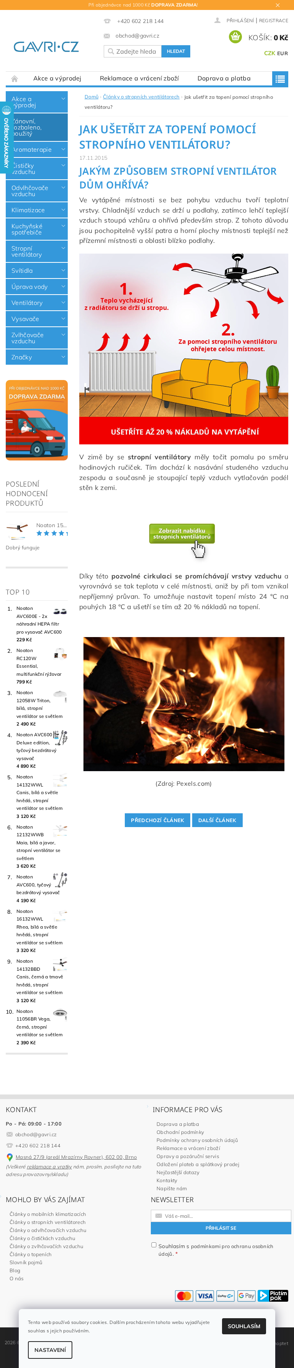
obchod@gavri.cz (36, 1134)
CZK (270, 53)
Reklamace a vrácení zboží (139, 78)
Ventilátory (27, 302)
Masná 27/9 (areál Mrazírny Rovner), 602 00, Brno (76, 1157)
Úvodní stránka (15, 78)
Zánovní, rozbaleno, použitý (26, 127)
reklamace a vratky (49, 1166)
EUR (282, 53)
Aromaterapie (31, 149)
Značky (21, 357)
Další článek (217, 820)
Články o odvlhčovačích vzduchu (48, 1230)
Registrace (273, 20)
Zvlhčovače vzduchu (27, 338)
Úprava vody (29, 286)
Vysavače (25, 319)
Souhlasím (244, 1326)
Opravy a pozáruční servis (188, 1156)
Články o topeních (31, 1254)
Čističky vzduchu (23, 168)
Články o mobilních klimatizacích (48, 1214)
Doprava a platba (224, 78)
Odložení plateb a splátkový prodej (198, 1164)
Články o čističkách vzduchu (42, 1238)
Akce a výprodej (57, 78)
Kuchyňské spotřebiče (26, 229)
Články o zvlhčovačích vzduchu (46, 1246)
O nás (17, 1278)
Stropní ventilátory (26, 251)
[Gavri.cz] (51, 46)
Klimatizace (28, 210)
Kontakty (167, 1180)
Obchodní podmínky (180, 1132)
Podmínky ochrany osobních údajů (197, 1140)
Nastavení (50, 1350)
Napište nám (172, 1188)
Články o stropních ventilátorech (48, 1222)
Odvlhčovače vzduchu (30, 191)
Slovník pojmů (26, 1262)
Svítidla (22, 270)
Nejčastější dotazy (178, 1172)
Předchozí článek (157, 820)
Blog (15, 1270)
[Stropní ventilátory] (183, 348)
